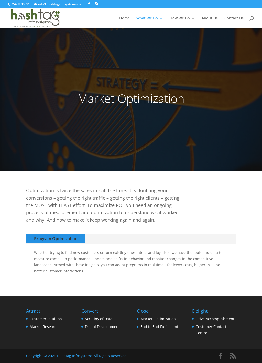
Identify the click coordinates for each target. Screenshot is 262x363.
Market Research (44, 326)
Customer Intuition (46, 318)
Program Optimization (56, 238)
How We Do (180, 18)
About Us (210, 18)
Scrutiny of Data (98, 318)
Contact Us (234, 18)
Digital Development (102, 326)
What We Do (147, 18)
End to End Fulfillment (159, 326)
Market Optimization (158, 318)
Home (124, 18)
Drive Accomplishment (215, 318)
